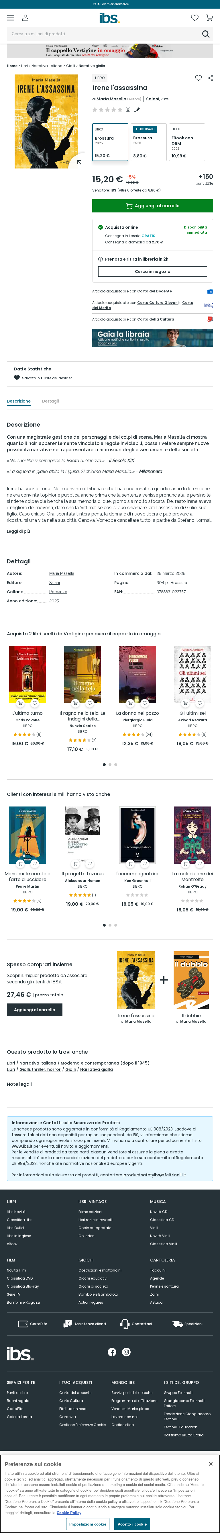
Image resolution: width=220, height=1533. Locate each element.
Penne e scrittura (164, 1286)
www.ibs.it (22, 1146)
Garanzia (67, 1416)
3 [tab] (116, 765)
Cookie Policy (69, 1512)
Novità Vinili (160, 1235)
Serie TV (13, 1294)
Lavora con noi (124, 1416)
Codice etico (122, 1424)
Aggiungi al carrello (157, 206)
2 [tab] (110, 765)
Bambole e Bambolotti (98, 1294)
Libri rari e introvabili (95, 1219)
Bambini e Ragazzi (23, 1302)
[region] (110, 1494)
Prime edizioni (90, 1211)
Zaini (154, 1294)
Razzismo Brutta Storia (184, 1435)
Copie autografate (94, 1227)
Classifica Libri (19, 1219)
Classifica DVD (20, 1278)
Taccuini (158, 1270)
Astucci (156, 1302)
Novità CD (158, 1211)
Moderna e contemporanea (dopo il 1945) (105, 1063)
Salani (152, 99)
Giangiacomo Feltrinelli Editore (184, 1403)
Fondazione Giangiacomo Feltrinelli (187, 1416)
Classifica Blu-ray (23, 1286)
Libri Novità (16, 1211)
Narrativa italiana (37, 1063)
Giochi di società (93, 1286)
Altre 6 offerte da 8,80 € (139, 190)
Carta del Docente (154, 291)
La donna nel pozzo (137, 713)
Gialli (70, 1069)
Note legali (19, 1084)
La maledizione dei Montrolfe (192, 877)
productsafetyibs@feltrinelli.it (154, 1175)
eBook (12, 1243)
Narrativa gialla (96, 1069)
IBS (113, 190)
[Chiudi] (211, 1464)
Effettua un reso (72, 1408)
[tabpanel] (46, 121)
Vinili (154, 1227)
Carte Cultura (71, 1400)
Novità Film (16, 1270)
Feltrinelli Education (180, 1427)
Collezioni (86, 1235)
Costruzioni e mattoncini (99, 1270)
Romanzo (58, 591)
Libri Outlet (15, 1227)
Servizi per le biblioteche (131, 1392)
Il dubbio (191, 1016)
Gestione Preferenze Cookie (82, 1424)
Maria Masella (111, 99)
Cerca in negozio (152, 271)
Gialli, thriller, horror (40, 1069)
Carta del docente (75, 1392)
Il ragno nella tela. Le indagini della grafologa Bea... (82, 716)
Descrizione (19, 401)
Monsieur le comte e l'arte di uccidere (27, 877)
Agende (157, 1278)
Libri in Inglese (19, 1235)
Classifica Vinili (163, 1243)
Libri (11, 1063)
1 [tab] (46, 164)
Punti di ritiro (17, 1392)
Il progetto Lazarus (83, 874)
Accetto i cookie (132, 1524)
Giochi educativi (92, 1278)
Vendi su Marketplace (130, 1408)
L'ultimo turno (27, 713)
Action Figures (90, 1302)
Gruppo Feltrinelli (178, 1392)
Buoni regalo (18, 1400)
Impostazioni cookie (87, 1524)
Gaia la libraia (19, 1416)
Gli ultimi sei (193, 713)
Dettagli (50, 401)
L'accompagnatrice (137, 874)
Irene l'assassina (136, 1016)
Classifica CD (162, 1219)
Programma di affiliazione (134, 1400)
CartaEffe (15, 1408)
